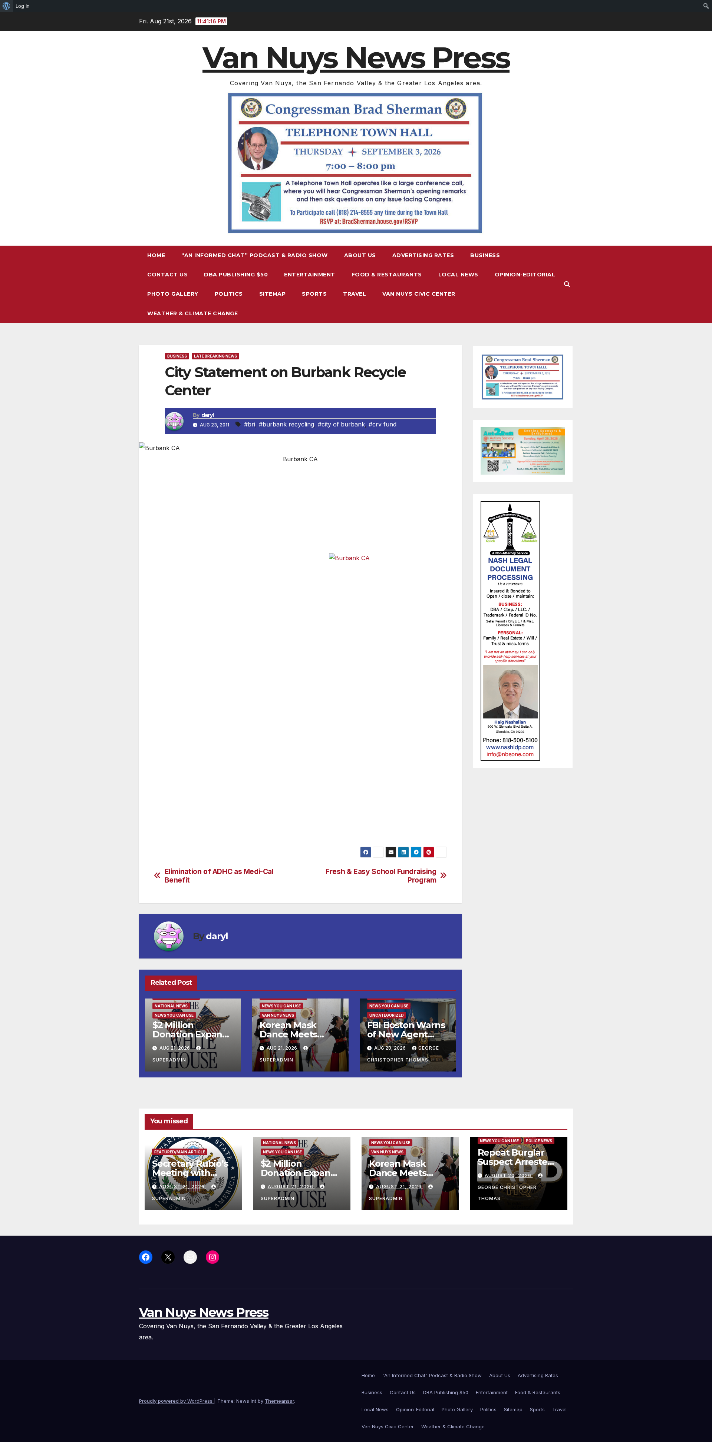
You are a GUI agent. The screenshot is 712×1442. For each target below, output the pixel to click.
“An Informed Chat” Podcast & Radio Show (254, 255)
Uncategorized (386, 1015)
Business (485, 255)
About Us (360, 255)
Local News (458, 274)
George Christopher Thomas (507, 1192)
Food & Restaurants (387, 274)
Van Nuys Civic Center (418, 293)
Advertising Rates (423, 255)
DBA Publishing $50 (236, 274)
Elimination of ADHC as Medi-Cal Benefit (219, 875)
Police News (539, 1141)
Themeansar (279, 1401)
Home (156, 255)
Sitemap (272, 293)
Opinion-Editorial (525, 274)
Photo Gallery (172, 293)
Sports (314, 293)
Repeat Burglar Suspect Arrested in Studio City (515, 1161)
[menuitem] (6, 6)
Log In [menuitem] (23, 6)
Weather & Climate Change (192, 313)
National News (171, 1006)
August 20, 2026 (509, 1175)
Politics (229, 293)
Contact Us (167, 274)
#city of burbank (341, 424)
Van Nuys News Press (356, 58)
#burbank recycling (286, 424)
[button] (567, 284)
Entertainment (309, 274)
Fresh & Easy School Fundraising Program (381, 875)
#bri (249, 424)
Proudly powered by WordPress (176, 1401)
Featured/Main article (179, 1152)
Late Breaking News (215, 356)
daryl (207, 415)
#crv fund (382, 424)
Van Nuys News (278, 1015)
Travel (354, 293)
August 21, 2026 (182, 1186)
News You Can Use (174, 1015)
